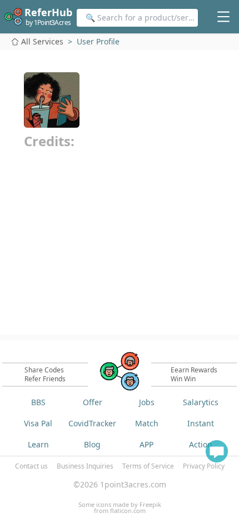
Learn (38, 444)
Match (146, 423)
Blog (92, 444)
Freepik (150, 504)
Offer (92, 402)
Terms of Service (148, 466)
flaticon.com (128, 510)
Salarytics (200, 402)
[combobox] (137, 18)
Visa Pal (38, 423)
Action (200, 444)
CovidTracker (92, 423)
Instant (200, 423)
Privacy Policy (204, 466)
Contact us (31, 466)
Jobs (147, 402)
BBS (38, 402)
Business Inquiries (85, 466)
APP (146, 444)
